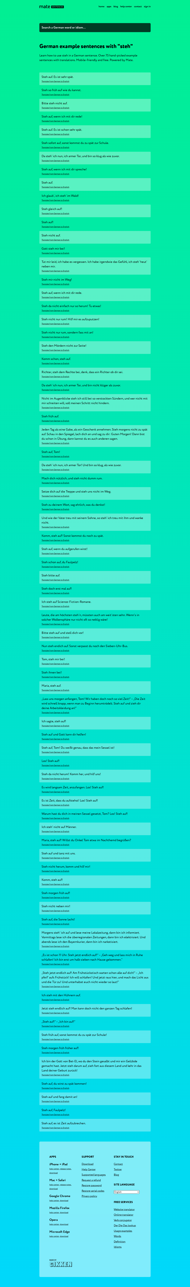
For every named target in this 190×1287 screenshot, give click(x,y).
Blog (115, 6)
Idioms (118, 1247)
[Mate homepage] (51, 6)
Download (53, 1173)
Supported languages (94, 1174)
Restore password (92, 1185)
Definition (119, 1241)
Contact (138, 6)
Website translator (124, 1209)
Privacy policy (89, 1196)
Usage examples (123, 1231)
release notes (65, 1169)
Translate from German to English (55, 81)
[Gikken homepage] (60, 1263)
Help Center (126, 6)
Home (101, 6)
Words (117, 1236)
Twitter (118, 1169)
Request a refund (91, 1180)
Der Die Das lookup (125, 1225)
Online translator (123, 1214)
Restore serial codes (93, 1191)
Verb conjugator (123, 1220)
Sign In (147, 6)
